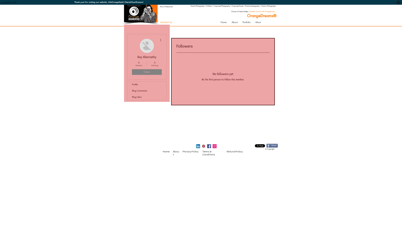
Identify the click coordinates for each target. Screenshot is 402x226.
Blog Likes (137, 97)
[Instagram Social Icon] (215, 146)
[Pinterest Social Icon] (204, 146)
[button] (246, 22)
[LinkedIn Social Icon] (198, 146)
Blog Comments (139, 90)
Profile (135, 84)
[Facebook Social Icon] (209, 146)
